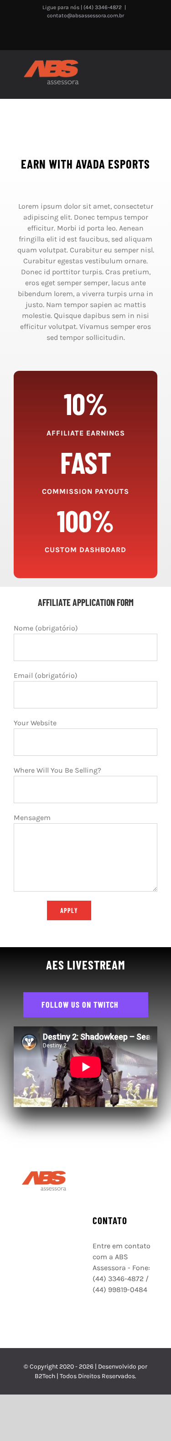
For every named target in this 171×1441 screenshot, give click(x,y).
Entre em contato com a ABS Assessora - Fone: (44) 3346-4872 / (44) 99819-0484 (121, 1267)
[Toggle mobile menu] (153, 69)
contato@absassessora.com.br (85, 15)
